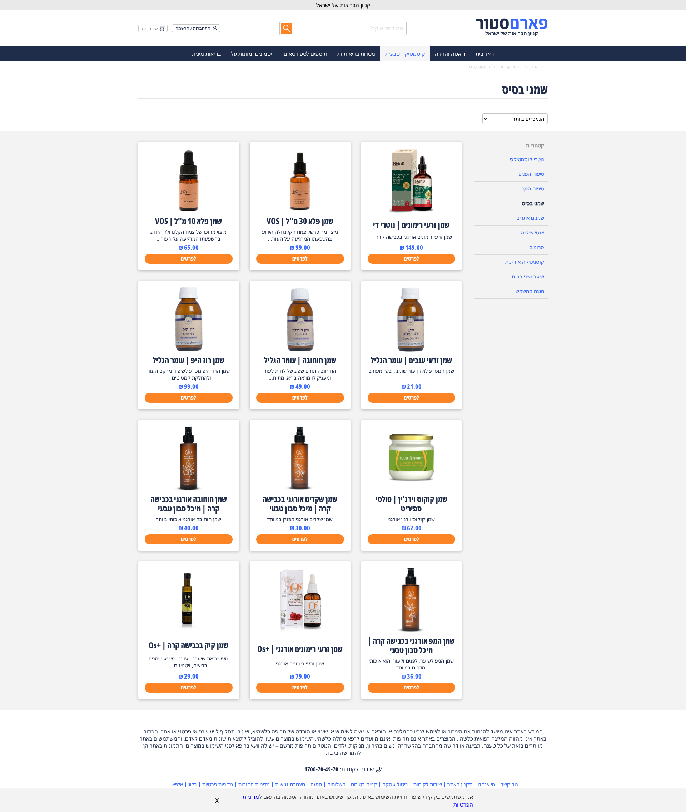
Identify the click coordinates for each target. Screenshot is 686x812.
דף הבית (485, 53)
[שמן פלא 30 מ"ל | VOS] (300, 210)
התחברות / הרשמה (192, 28)
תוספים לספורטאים (305, 53)
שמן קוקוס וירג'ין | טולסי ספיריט (411, 503)
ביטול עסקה (395, 784)
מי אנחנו (486, 784)
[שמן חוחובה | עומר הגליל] (300, 349)
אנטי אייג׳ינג (532, 232)
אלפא (177, 784)
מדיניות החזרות (254, 784)
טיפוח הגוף (533, 188)
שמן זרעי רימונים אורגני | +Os (300, 648)
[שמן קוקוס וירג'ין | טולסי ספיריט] (411, 488)
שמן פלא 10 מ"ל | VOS (188, 221)
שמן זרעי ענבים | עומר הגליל (411, 360)
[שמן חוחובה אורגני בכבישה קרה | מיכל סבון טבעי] (189, 488)
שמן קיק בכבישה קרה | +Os (188, 645)
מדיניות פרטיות (217, 784)
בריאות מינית (206, 53)
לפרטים (411, 258)
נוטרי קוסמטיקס (527, 159)
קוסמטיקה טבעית (405, 53)
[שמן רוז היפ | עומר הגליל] (189, 349)
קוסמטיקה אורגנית (524, 261)
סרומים (536, 247)
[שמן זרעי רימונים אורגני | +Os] (300, 630)
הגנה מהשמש (530, 291)
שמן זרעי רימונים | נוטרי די (411, 224)
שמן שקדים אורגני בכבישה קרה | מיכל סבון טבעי (300, 503)
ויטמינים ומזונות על (252, 53)
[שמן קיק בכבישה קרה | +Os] (189, 630)
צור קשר (510, 784)
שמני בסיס (533, 203)
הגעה (316, 784)
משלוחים (336, 784)
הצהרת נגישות (290, 784)
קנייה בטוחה (364, 784)
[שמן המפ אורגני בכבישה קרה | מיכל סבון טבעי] (411, 630)
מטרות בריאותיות (356, 53)
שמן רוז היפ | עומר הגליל (188, 360)
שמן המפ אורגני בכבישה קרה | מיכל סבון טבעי (411, 645)
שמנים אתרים (530, 217)
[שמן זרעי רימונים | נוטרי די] (411, 210)
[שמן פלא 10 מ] (189, 210)
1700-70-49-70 (321, 769)
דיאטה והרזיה (450, 53)
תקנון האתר (459, 784)
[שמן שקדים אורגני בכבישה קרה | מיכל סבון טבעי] (300, 488)
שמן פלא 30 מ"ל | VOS (300, 221)
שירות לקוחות (427, 784)
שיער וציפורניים (528, 276)
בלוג (192, 784)
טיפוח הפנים (531, 173)
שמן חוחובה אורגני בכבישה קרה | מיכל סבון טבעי (188, 503)
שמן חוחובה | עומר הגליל (300, 360)
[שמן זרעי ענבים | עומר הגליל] (411, 349)
